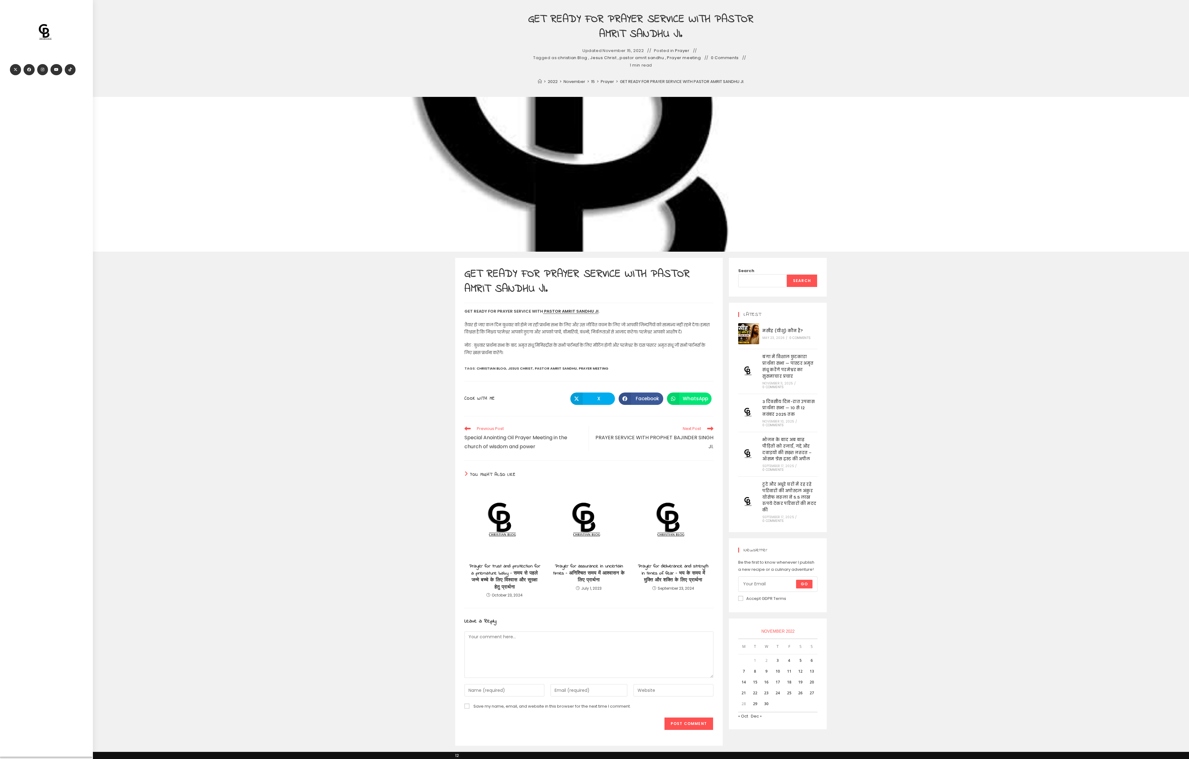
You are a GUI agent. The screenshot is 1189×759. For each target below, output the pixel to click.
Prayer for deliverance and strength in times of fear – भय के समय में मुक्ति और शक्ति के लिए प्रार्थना (673, 573)
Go (804, 584)
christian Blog (572, 58)
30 (766, 703)
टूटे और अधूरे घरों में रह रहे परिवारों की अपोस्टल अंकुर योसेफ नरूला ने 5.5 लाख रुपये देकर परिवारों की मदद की (789, 497)
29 (755, 703)
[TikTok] (70, 69)
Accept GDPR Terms (766, 598)
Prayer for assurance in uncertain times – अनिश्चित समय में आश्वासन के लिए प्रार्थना (589, 573)
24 (778, 693)
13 (812, 671)
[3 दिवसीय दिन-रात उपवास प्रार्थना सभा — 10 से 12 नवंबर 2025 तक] (748, 413)
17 (778, 682)
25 (789, 693)
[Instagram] (42, 69)
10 (778, 671)
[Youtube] (56, 69)
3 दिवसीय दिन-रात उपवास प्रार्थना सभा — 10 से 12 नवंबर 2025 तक (788, 408)
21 (744, 693)
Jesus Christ (603, 58)
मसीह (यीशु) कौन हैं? (782, 331)
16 (766, 682)
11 (789, 671)
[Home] (540, 82)
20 (812, 682)
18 (789, 682)
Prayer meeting (684, 58)
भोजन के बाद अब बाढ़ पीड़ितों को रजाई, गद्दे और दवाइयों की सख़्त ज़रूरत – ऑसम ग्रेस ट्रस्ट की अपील (787, 449)
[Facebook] (29, 69)
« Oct (743, 716)
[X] (15, 69)
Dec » (756, 716)
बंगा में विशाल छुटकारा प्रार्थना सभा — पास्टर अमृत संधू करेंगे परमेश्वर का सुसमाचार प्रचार (787, 366)
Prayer (682, 51)
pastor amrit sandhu (642, 58)
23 (766, 693)
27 (812, 693)
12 (800, 671)
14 (744, 682)
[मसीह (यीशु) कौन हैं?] (748, 333)
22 (755, 693)
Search (746, 271)
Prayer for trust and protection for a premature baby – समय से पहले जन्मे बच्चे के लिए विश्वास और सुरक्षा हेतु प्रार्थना (504, 577)
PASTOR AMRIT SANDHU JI (571, 311)
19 (800, 682)
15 (755, 682)
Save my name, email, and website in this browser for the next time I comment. (552, 706)
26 (800, 693)
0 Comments (725, 58)
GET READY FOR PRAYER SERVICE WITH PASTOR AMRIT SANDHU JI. (682, 82)
